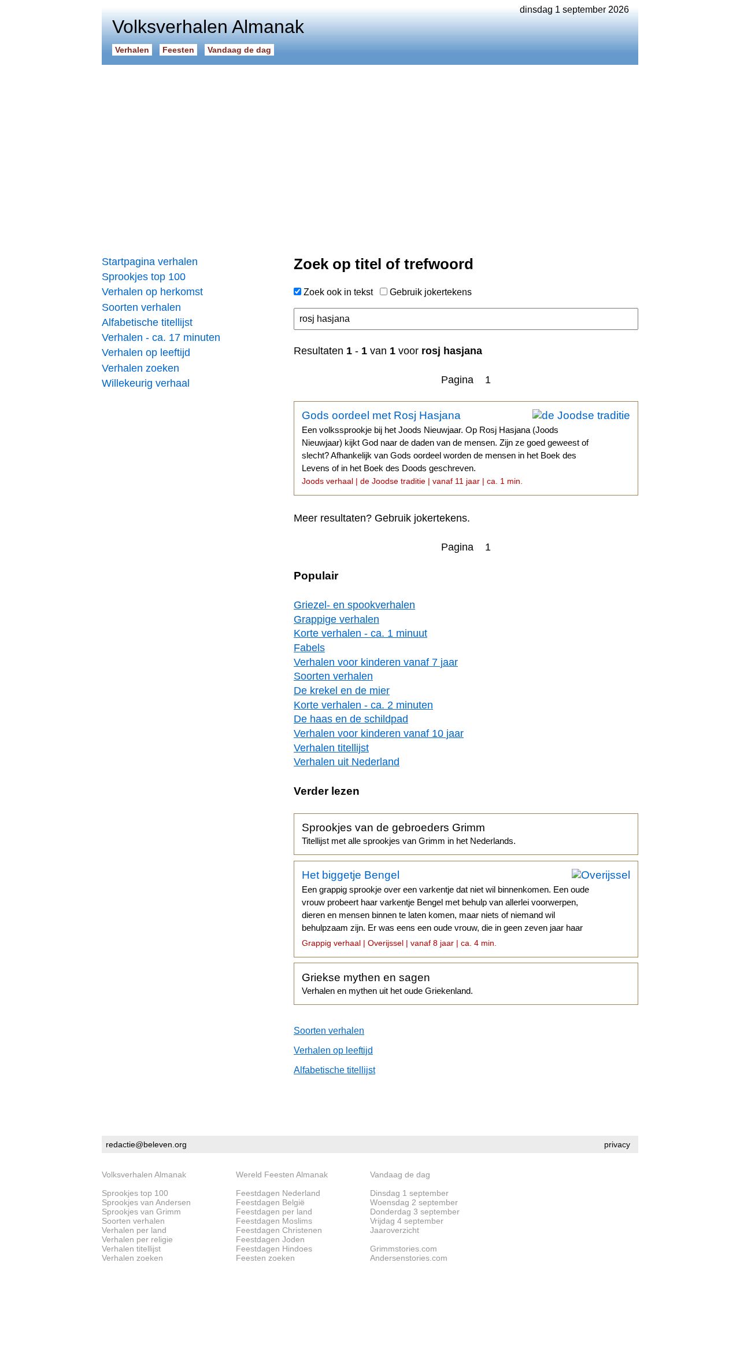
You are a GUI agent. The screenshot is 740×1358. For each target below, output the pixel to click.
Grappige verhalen (336, 619)
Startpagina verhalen (150, 261)
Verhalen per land (134, 1230)
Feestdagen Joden (270, 1239)
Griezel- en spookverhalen (354, 605)
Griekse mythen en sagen (387, 983)
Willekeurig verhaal (146, 383)
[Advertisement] (370, 156)
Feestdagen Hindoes (274, 1248)
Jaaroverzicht (394, 1230)
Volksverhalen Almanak (144, 1174)
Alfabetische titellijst (147, 322)
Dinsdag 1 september (409, 1193)
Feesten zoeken (265, 1257)
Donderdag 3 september (415, 1211)
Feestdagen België (270, 1202)
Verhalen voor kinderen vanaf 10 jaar (379, 733)
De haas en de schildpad (351, 719)
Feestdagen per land (274, 1211)
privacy (617, 1144)
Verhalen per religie (137, 1239)
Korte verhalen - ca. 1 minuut (360, 633)
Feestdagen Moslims (274, 1220)
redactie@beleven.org (146, 1144)
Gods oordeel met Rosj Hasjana (445, 447)
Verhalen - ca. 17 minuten (161, 337)
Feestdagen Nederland (278, 1193)
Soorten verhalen (141, 307)
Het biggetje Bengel (445, 908)
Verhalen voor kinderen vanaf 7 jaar (376, 662)
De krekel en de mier (342, 690)
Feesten (178, 49)
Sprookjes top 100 (144, 276)
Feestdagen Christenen (279, 1230)
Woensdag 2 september (414, 1202)
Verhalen (132, 49)
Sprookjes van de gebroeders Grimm (409, 833)
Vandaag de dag (239, 49)
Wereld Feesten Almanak (282, 1174)
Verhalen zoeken (140, 368)
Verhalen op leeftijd (146, 352)
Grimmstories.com (403, 1248)
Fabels (309, 648)
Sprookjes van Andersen (146, 1202)
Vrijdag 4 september (406, 1220)
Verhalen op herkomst (152, 292)
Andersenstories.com (408, 1257)
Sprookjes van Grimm (141, 1211)
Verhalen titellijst (331, 748)
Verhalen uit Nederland (346, 762)
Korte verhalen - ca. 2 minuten (363, 705)
